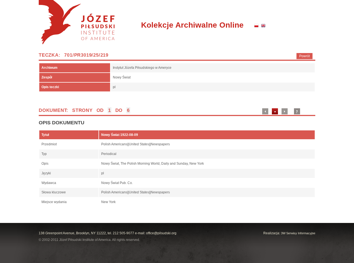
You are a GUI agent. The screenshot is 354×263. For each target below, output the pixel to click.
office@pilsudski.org (161, 233)
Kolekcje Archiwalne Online (192, 25)
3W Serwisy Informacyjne (298, 233)
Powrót (304, 56)
